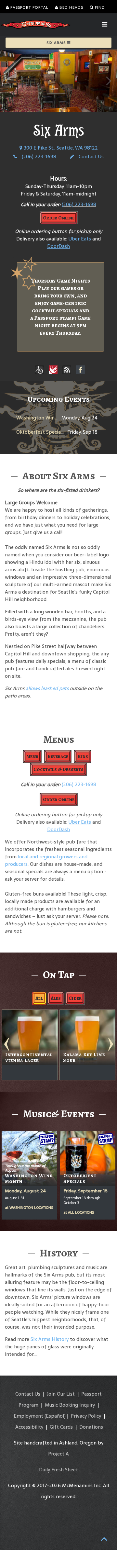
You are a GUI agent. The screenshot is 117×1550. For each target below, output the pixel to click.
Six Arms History (50, 1339)
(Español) (55, 1416)
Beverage (57, 756)
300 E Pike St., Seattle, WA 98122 (60, 148)
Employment (28, 1416)
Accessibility (29, 1427)
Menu (32, 756)
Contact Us (90, 156)
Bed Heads (70, 7)
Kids (82, 756)
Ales (56, 998)
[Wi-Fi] (67, 369)
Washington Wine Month (45, 418)
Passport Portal (28, 7)
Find (99, 7)
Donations (91, 1427)
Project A (58, 1454)
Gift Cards (61, 1427)
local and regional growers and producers (46, 860)
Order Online (58, 218)
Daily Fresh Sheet (58, 1470)
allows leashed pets (47, 688)
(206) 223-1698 (38, 156)
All (39, 998)
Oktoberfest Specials (40, 432)
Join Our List (61, 1394)
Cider (75, 998)
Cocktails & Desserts (58, 769)
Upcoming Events (59, 399)
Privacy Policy (86, 1416)
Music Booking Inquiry (70, 1405)
